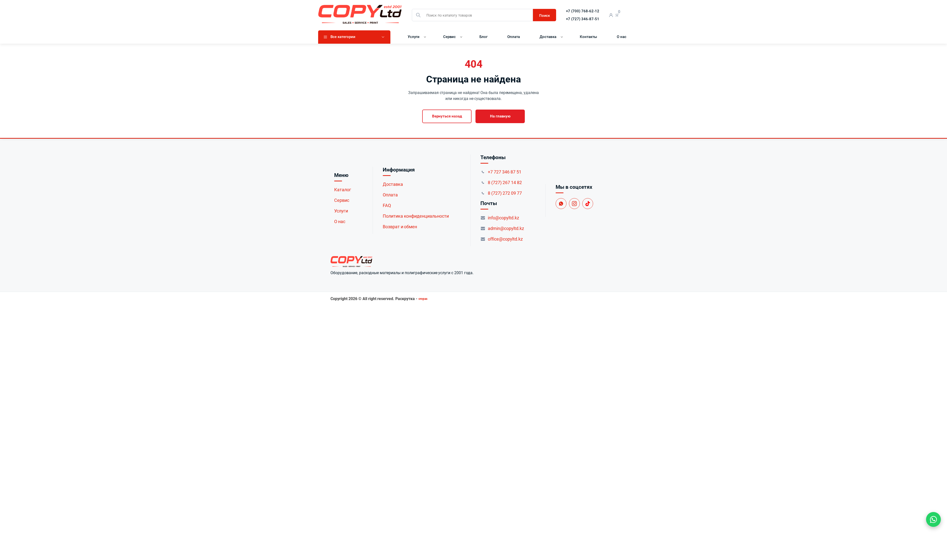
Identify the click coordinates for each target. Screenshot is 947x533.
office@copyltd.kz (505, 239)
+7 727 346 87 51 (504, 171)
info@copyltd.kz (503, 217)
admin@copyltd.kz (506, 228)
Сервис (449, 37)
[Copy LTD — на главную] (402, 261)
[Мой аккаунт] (611, 15)
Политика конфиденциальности (416, 216)
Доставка (548, 37)
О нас (621, 37)
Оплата (513, 37)
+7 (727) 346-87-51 (582, 19)
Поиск (544, 15)
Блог (483, 37)
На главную (500, 116)
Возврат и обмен (400, 226)
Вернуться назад (447, 116)
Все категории (342, 37)
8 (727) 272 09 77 (505, 193)
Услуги (413, 37)
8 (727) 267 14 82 (505, 182)
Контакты (588, 37)
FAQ (387, 205)
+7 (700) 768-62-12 (582, 11)
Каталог (342, 189)
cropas (423, 299)
